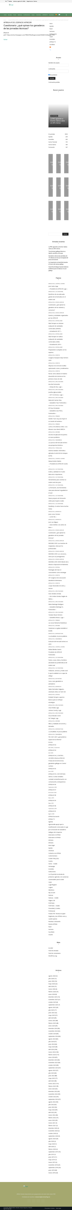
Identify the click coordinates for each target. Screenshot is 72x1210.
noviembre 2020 (53, 1131)
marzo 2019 (51, 1162)
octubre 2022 (52, 1096)
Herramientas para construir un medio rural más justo (57, 479)
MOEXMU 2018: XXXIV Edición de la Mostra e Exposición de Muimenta (58, 562)
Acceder (50, 948)
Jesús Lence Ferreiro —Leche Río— (54, 514)
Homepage (51, 866)
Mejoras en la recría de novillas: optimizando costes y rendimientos (58, 365)
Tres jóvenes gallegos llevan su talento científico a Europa (57, 252)
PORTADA (51, 903)
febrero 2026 (52, 991)
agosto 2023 (52, 1070)
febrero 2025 (52, 1023)
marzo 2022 (51, 1115)
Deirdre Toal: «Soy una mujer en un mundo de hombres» (57, 418)
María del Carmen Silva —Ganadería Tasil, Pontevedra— (57, 400)
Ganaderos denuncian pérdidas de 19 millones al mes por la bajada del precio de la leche (58, 257)
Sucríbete (52, 44)
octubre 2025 (52, 1002)
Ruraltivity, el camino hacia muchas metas (58, 506)
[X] (63, 1)
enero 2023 (51, 1089)
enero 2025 (51, 1026)
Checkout (51, 850)
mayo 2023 (51, 1078)
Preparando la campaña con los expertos (57, 349)
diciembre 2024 (52, 1028)
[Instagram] (61, 1)
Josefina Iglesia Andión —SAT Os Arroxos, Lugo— (56, 392)
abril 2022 (51, 1112)
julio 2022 (51, 1104)
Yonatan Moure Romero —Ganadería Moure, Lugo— (56, 615)
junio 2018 (51, 1170)
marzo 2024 (51, 1052)
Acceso (50, 742)
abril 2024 (51, 1049)
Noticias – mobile (53, 898)
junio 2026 (51, 981)
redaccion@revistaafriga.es (42, 1197)
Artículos (50, 840)
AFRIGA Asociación (53, 816)
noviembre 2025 (53, 999)
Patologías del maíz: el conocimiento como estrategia (57, 570)
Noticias (50, 895)
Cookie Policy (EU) (53, 858)
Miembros (51, 890)
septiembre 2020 (53, 1136)
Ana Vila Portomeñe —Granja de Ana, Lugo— (55, 384)
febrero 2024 (52, 1054)
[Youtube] (67, 1)
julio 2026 (51, 978)
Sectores (52, 31)
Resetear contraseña (54, 921)
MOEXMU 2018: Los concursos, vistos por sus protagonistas (57, 554)
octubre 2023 (52, 1065)
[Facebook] (59, 1)
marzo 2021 (51, 1123)
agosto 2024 (52, 1039)
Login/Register (52, 885)
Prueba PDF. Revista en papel (56, 913)
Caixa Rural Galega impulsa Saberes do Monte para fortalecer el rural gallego (58, 268)
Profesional (51, 911)
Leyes (51, 36)
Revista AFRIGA (52, 924)
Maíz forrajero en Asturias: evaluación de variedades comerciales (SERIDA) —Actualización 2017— (56, 326)
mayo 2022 (51, 1110)
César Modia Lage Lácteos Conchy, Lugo (55, 707)
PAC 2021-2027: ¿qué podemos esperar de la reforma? (57, 737)
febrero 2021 (52, 1125)
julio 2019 (51, 1154)
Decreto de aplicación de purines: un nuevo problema (57, 434)
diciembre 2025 (52, 997)
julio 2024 (51, 1041)
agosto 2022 (52, 1102)
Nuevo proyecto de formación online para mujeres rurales (57, 498)
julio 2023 (51, 1073)
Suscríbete (51, 932)
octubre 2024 (52, 1033)
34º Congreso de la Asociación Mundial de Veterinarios (57, 578)
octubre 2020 (52, 1133)
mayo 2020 (51, 1144)
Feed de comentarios (54, 953)
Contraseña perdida (54, 82)
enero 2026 (51, 994)
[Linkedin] (38, 1200)
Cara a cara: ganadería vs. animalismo (55, 681)
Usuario (50, 934)
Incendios (52, 39)
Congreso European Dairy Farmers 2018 (58, 357)
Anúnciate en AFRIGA (54, 835)
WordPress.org (52, 956)
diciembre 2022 (52, 1091)
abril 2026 (51, 986)
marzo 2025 (51, 1020)
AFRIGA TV (53, 42)
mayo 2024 (51, 1047)
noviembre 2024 (53, 1031)
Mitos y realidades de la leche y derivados (57, 723)
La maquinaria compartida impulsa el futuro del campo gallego (58, 263)
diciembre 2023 (52, 1060)
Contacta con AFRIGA (54, 853)
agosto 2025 (52, 1007)
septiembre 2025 (53, 1005)
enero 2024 (51, 1057)
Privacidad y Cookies (54, 908)
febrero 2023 (52, 1086)
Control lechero (52, 856)
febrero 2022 (52, 1117)
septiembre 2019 (53, 1152)
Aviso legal (51, 845)
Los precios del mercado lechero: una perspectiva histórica (57, 442)
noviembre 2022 (53, 1094)
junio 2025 (51, 1012)
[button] (66, 15)
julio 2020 (51, 1141)
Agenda (50, 822)
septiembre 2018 (53, 1167)
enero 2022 (51, 1120)
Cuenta (50, 861)
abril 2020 (51, 1146)
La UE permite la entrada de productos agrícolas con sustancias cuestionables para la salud (58, 876)
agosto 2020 (52, 1138)
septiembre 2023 (53, 1068)
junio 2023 (51, 1075)
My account (51, 892)
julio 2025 (51, 1010)
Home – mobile (52, 864)
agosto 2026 (52, 976)
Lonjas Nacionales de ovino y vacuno (56, 585)
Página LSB (51, 900)
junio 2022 (51, 1107)
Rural (51, 29)
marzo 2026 (51, 989)
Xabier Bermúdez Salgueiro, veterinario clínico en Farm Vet (57, 689)
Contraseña (51, 69)
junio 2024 (51, 1044)
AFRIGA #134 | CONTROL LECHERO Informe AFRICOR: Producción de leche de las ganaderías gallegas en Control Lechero (57, 761)
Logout (50, 887)
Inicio (5, 20)
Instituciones (53, 34)
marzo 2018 (51, 1173)
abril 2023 (51, 1081)
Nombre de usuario (54, 63)
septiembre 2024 (53, 1036)
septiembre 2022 (53, 1099)
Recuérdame (53, 75)
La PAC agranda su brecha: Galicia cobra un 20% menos (57, 121)
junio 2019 (51, 1157)
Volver (5, 39)
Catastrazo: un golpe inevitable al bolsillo (57, 628)
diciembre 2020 (52, 1128)
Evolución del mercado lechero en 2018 (58, 641)
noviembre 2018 (53, 1165)
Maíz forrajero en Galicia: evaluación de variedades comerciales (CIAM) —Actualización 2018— (55, 339)
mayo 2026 (51, 984)
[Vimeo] (65, 1)
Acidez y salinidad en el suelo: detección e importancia (56, 471)
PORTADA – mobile (54, 906)
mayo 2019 (51, 1159)
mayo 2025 (51, 1015)
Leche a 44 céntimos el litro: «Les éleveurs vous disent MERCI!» (57, 426)
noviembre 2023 (53, 1062)
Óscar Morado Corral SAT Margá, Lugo (55, 715)
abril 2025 (51, 1018)
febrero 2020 (52, 1149)
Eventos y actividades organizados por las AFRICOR (58, 315)
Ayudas (52, 26)
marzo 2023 (51, 1083)
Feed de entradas (53, 950)
